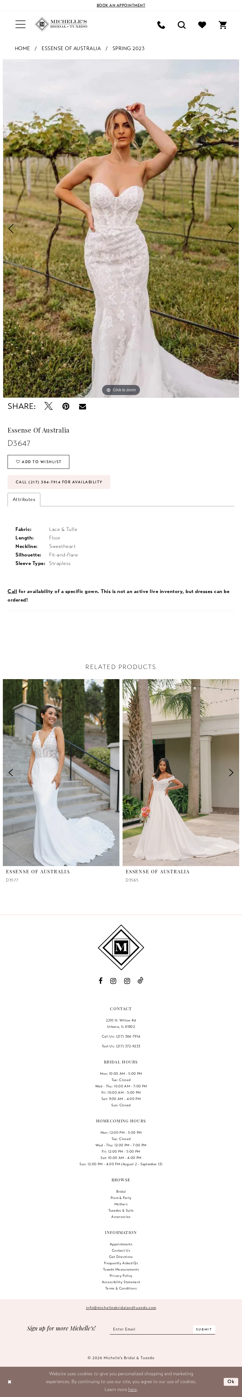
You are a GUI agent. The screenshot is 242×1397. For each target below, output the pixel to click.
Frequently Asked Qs (121, 1263)
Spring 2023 (128, 48)
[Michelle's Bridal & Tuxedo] (61, 24)
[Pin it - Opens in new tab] (66, 406)
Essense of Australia (71, 48)
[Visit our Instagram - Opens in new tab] (113, 981)
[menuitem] (20, 24)
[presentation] (61, 772)
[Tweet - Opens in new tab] (49, 406)
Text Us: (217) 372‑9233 (121, 1046)
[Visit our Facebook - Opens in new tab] (100, 981)
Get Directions (121, 1256)
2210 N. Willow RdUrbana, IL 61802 (121, 1023)
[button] (20, 24)
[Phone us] (161, 24)
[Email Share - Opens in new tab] (82, 406)
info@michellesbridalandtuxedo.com (121, 1307)
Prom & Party (121, 1198)
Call (12, 591)
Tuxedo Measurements (121, 1269)
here (132, 1389)
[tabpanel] (121, 229)
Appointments (121, 1244)
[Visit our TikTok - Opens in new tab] (140, 981)
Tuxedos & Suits (121, 1210)
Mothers (121, 1204)
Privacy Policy (121, 1275)
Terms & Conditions (121, 1288)
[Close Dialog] (9, 1381)
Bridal (121, 1191)
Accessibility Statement (121, 1282)
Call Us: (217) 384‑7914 (121, 1036)
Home (22, 48)
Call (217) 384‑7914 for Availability (59, 482)
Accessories (121, 1216)
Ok (231, 1381)
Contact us (121, 1250)
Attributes (24, 499)
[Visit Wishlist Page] (202, 24)
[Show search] (181, 24)
